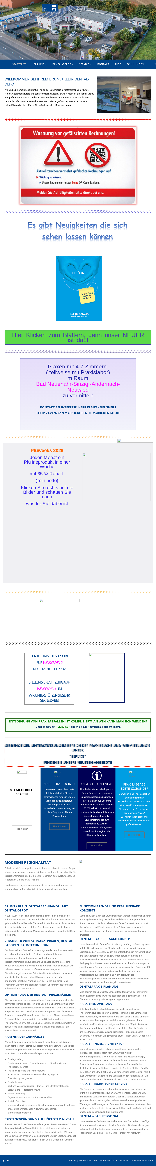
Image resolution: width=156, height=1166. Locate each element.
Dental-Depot (61, 64)
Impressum (105, 1160)
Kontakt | (73, 1160)
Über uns (38, 64)
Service (84, 64)
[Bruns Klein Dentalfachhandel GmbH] (49, 7)
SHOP (118, 64)
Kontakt (103, 64)
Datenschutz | (85, 1160)
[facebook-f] (4, 1160)
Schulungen (135, 64)
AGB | (96, 1160)
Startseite (19, 64)
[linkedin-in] (8, 1160)
